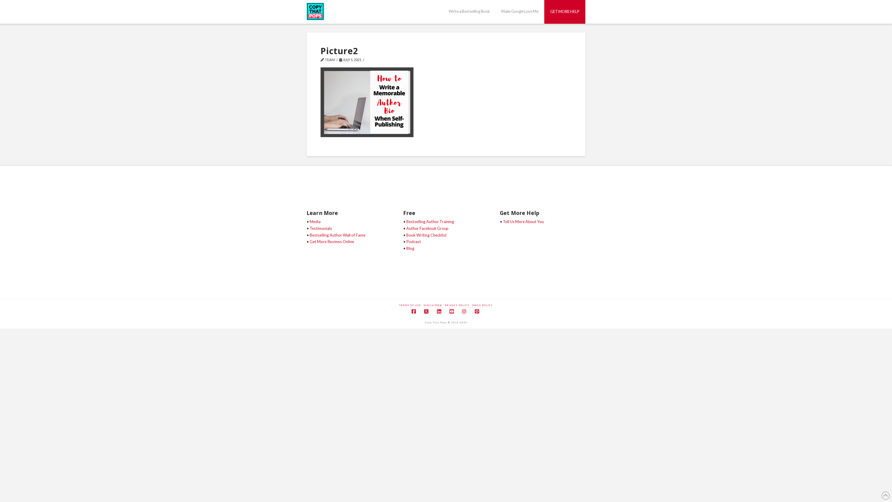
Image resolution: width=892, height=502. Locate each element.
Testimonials (321, 228)
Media (315, 221)
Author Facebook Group (427, 228)
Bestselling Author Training (430, 221)
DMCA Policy (482, 305)
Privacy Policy (457, 305)
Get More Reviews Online (332, 241)
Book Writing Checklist (426, 235)
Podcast (413, 241)
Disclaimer (433, 305)
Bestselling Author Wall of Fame (337, 235)
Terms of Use (410, 305)
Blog (410, 248)
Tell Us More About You (523, 221)
